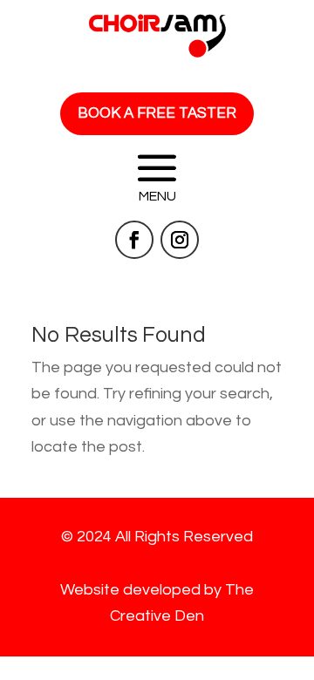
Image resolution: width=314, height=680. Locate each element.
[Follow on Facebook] (134, 240)
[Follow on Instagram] (179, 240)
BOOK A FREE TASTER (157, 113)
